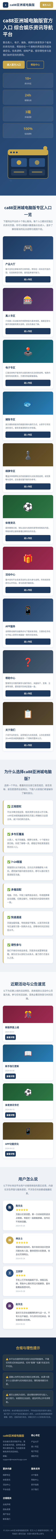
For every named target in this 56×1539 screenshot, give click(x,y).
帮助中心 (35, 64)
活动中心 (6, 1484)
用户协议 (6, 1514)
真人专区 (35, 1446)
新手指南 (35, 1484)
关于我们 (35, 1489)
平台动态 (6, 1489)
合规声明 (6, 1504)
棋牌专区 (6, 1475)
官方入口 (47, 4)
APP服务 (34, 1475)
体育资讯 (6, 1479)
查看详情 (10, 1037)
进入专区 (28, 279)
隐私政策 (6, 1509)
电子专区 (35, 1451)
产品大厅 (35, 1441)
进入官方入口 (14, 64)
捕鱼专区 (35, 1456)
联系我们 (6, 1519)
